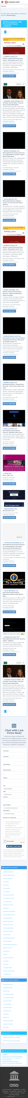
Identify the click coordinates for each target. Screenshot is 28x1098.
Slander (5, 954)
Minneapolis (14, 13)
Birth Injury (6, 881)
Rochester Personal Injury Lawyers (11, 1037)
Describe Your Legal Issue (9, 817)
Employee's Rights (7, 1007)
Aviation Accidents (7, 878)
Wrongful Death (7, 974)
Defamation (6, 908)
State (4, 791)
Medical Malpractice (8, 921)
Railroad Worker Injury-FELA (10, 944)
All (2, 13)
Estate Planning (7, 1010)
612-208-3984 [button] (10, 404)
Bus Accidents (6, 888)
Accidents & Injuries (10, 868)
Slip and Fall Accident (8, 957)
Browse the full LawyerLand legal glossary (12, 1063)
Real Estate (6, 1027)
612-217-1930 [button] (10, 174)
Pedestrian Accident (8, 931)
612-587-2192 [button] (10, 655)
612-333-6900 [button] (10, 612)
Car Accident (6, 891)
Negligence (5, 1054)
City (4, 785)
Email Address (6, 764)
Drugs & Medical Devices (9, 914)
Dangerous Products (8, 905)
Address (5, 778)
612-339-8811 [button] (10, 76)
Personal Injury (7, 934)
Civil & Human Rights (8, 997)
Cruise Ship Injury (7, 901)
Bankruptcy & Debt (7, 987)
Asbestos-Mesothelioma (9, 875)
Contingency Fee (18, 1058)
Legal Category (7, 805)
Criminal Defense (7, 1004)
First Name (6, 751)
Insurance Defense (7, 918)
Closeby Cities (7, 1033)
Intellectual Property (8, 1020)
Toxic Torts (5, 964)
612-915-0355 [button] (10, 448)
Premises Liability (7, 941)
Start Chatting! (14, 846)
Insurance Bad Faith (7, 1059)
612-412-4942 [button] (10, 517)
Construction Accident (8, 898)
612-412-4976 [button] (10, 565)
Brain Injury (6, 885)
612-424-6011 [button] (10, 311)
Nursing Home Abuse (8, 928)
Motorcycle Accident (8, 924)
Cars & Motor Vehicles (8, 994)
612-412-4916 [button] (10, 357)
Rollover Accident (7, 947)
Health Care (6, 1017)
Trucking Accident (7, 967)
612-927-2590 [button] (10, 220)
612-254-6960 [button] (10, 484)
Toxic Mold (5, 961)
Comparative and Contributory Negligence (12, 1056)
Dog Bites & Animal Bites (9, 911)
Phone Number (7, 770)
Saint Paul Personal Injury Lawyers (11, 1040)
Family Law (6, 1014)
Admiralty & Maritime (8, 872)
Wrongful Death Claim (7, 1058)
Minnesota (7, 13)
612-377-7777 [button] (10, 126)
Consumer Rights (7, 1001)
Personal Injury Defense (9, 938)
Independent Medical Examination (10, 1061)
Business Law (6, 991)
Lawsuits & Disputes (8, 1024)
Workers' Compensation (9, 971)
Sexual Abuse (6, 951)
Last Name (6, 756)
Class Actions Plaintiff (8, 895)
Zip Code (5, 797)
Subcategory (6, 810)
